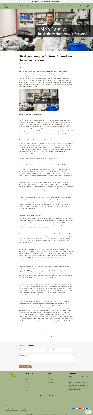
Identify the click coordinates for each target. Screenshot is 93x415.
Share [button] (21, 67)
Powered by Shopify (19, 414)
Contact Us (50, 379)
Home (27, 377)
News (27, 387)
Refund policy (29, 414)
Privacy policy (36, 414)
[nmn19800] (39, 111)
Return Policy (51, 382)
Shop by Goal (29, 379)
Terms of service (44, 414)
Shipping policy (53, 414)
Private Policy (51, 385)
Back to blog (47, 336)
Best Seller (28, 385)
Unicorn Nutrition (11, 414)
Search (49, 377)
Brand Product (29, 382)
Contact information (62, 414)
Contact (28, 390)
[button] (21, 5)
